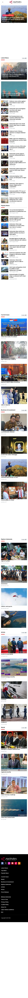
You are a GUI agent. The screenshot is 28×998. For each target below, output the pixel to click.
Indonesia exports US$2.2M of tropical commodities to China (12, 499)
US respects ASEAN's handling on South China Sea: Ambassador (12, 816)
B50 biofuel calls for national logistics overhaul (12, 698)
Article (3, 632)
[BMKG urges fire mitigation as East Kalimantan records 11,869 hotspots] (4, 140)
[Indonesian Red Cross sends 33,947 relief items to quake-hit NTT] (4, 125)
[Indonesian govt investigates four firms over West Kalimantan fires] (4, 111)
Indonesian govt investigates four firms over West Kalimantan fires (17, 110)
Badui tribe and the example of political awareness (12, 582)
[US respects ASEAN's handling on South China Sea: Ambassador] (14, 808)
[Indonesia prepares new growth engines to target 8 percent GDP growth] (4, 219)
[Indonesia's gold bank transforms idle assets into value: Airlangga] (14, 445)
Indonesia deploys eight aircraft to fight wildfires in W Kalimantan (17, 163)
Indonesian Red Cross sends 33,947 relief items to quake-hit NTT (17, 125)
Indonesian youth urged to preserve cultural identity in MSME (17, 155)
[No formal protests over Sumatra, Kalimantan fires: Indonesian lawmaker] (4, 118)
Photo (2, 889)
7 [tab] (15, 22)
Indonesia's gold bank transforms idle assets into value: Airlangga (12, 453)
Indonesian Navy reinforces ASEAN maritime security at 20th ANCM (16, 233)
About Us (3, 907)
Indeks (23, 315)
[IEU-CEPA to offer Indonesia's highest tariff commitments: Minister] (14, 422)
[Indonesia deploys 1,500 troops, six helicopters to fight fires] (4, 178)
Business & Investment (8, 410)
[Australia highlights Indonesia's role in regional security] (14, 762)
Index (23, 58)
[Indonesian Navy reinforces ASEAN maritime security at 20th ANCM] (4, 233)
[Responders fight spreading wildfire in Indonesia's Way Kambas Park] (14, 71)
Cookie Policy (4, 904)
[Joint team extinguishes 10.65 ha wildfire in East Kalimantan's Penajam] (4, 269)
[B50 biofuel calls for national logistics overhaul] (14, 690)
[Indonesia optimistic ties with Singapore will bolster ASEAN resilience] (4, 254)
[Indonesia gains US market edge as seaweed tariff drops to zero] (4, 276)
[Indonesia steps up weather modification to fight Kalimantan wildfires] (14, 350)
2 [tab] (8, 22)
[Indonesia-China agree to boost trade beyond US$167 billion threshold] (14, 372)
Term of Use (4, 899)
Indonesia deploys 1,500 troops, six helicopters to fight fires (17, 177)
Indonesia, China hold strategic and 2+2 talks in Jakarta (16, 261)
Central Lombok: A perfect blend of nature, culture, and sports (13, 605)
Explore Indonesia (6, 539)
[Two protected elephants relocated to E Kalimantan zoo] (4, 212)
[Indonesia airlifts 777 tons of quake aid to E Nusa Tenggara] (4, 193)
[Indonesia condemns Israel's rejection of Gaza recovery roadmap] (14, 785)
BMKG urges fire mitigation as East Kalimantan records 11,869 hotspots (17, 140)
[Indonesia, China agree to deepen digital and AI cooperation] (4, 185)
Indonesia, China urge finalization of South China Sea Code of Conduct (16, 225)
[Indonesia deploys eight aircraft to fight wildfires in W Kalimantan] (4, 163)
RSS (2, 912)
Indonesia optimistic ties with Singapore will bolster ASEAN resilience (17, 254)
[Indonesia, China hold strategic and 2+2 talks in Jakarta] (4, 262)
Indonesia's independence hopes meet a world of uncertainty (13, 653)
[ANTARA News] (15, 2)
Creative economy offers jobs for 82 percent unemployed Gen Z (17, 147)
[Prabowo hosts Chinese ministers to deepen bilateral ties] (4, 133)
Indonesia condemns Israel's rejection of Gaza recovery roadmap (13, 794)
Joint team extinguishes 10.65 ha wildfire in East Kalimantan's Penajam (17, 269)
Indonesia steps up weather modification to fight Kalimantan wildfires (14, 358)
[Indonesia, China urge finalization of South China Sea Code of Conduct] (4, 226)
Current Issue (5, 315)
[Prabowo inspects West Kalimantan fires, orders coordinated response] (4, 200)
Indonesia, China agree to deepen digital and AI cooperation (16, 185)
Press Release (5, 892)
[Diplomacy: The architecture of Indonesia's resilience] (14, 712)
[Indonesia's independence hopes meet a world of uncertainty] (14, 644)
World (3, 727)
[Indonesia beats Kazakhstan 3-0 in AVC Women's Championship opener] (14, 90)
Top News (4, 870)
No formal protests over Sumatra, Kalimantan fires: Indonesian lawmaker (16, 118)
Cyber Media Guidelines (7, 909)
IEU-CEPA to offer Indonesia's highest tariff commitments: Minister (13, 431)
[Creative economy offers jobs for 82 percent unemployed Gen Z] (4, 148)
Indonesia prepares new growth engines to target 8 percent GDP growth (16, 218)
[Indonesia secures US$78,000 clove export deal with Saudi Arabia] (4, 247)
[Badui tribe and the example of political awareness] (14, 574)
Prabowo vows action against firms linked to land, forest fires (17, 103)
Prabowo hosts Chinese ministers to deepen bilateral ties (17, 133)
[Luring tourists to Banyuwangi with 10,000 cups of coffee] (14, 551)
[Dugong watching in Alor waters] (13, 619)
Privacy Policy (4, 902)
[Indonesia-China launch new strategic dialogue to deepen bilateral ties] (14, 739)
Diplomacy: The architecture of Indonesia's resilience (13, 721)
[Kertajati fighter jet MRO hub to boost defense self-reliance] (4, 240)
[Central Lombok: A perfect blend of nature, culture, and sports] (14, 597)
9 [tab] (18, 22)
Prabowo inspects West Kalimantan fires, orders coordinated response (15, 199)
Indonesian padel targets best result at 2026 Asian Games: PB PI (17, 170)
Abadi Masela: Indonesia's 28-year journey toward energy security (13, 676)
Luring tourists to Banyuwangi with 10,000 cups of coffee (13, 560)
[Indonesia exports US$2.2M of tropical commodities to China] (14, 490)
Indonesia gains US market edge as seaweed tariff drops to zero (17, 276)
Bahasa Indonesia (6, 897)
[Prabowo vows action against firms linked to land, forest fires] (4, 103)
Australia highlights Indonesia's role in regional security (12, 771)
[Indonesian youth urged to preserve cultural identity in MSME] (4, 155)
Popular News (5, 205)
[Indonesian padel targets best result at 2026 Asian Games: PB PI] (4, 170)
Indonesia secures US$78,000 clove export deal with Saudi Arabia (17, 247)
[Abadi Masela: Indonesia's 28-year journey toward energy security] (14, 667)
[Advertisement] (14, 39)
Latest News (5, 58)
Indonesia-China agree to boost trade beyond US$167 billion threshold (13, 17)
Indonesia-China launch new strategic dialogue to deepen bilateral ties (12, 748)
